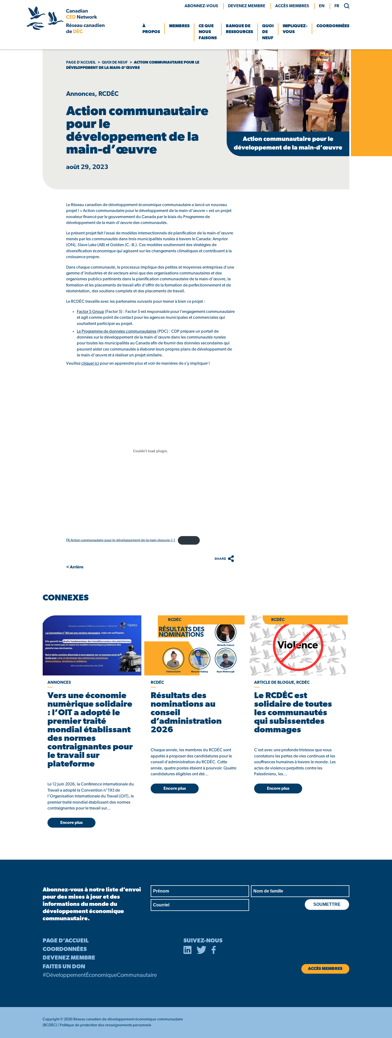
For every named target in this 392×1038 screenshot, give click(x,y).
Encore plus (71, 823)
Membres (179, 26)
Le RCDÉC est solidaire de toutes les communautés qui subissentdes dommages (293, 713)
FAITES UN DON (64, 967)
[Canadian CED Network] (66, 32)
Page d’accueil (81, 63)
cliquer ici (90, 363)
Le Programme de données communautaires (117, 331)
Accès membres (292, 6)
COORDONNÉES (65, 949)
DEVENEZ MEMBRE (69, 958)
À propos (151, 29)
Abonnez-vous (201, 6)
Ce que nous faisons (208, 32)
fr (336, 6)
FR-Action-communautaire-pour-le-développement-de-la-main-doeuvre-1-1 (120, 540)
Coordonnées (333, 26)
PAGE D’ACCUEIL (66, 941)
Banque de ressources (239, 29)
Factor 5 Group (90, 312)
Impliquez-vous (295, 29)
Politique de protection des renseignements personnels (105, 1025)
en (322, 6)
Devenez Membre (246, 6)
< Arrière (74, 567)
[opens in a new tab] (91, 645)
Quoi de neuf (268, 32)
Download (188, 540)
